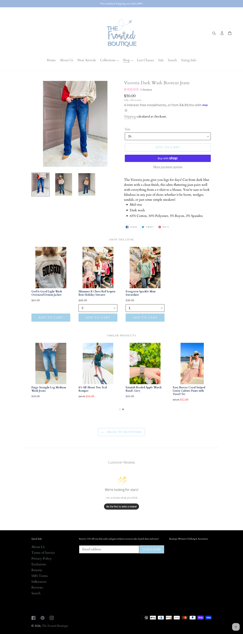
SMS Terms (39, 576)
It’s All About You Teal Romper (93, 389)
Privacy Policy (41, 558)
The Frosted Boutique (55, 626)
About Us (38, 547)
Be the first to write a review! (121, 506)
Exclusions (38, 564)
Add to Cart (51, 318)
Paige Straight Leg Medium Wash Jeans (48, 389)
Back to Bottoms (124, 432)
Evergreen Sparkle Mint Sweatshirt (141, 293)
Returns (36, 570)
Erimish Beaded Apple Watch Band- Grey (144, 389)
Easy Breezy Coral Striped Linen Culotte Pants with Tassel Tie (189, 391)
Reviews (37, 587)
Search (35, 593)
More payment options (167, 167)
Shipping (130, 116)
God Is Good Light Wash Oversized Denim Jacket (46, 293)
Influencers (39, 581)
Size (127, 129)
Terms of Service (43, 552)
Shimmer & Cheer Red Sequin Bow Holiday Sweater (97, 293)
